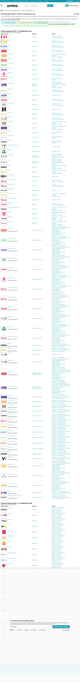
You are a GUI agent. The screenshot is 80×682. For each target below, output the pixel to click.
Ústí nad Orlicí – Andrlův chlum (59, 54)
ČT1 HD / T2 (10, 419)
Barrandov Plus (11, 184)
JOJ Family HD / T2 (12, 409)
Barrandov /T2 (11, 277)
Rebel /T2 (10, 343)
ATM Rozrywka (11, 536)
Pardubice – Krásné (56, 36)
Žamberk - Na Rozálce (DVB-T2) (59, 423)
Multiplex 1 (34, 37)
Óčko (9, 98)
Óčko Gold (10, 112)
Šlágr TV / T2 (11, 360)
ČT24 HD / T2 (11, 430)
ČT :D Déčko (10, 154)
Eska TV (9, 519)
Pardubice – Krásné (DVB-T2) (58, 226)
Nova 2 (9, 126)
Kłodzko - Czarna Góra (57, 509)
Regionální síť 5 (35, 176)
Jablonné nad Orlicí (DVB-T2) (58, 229)
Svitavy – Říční (55, 176)
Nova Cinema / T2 (12, 386)
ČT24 (9, 44)
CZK (78, 1)
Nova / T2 (10, 372)
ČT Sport (10, 89)
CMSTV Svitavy (11, 175)
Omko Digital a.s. (12, 6)
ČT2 (9, 40)
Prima (9, 58)
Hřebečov (54, 55)
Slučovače (33, 25)
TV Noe (9, 149)
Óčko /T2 (10, 307)
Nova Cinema (11, 83)
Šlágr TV (10, 117)
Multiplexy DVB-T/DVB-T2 (26, 22)
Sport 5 (9, 93)
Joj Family (10, 216)
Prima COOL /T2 (11, 238)
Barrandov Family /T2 (13, 336)
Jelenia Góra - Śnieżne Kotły (58, 507)
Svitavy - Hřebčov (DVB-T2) (58, 346)
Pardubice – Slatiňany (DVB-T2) (59, 344)
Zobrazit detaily (66, 630)
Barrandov (10, 72)
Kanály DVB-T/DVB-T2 (42, 22)
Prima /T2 (10, 228)
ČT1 (9, 35)
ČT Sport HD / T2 (11, 436)
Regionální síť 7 (35, 79)
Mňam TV (10, 193)
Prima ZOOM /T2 (12, 258)
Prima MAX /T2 (11, 268)
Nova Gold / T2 (11, 404)
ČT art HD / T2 (11, 447)
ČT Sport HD (10, 135)
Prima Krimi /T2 (11, 483)
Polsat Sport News (12, 552)
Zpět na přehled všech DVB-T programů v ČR (59, 22)
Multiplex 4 (34, 55)
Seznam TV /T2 (11, 474)
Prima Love (10, 68)
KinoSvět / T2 (11, 414)
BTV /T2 (9, 491)
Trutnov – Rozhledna (57, 78)
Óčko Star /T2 (11, 464)
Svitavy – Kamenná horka (58, 37)
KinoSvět (10, 140)
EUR (75, 1)
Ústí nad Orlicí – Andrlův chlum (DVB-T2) (61, 345)
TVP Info (10, 513)
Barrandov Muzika (12, 198)
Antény (6, 25)
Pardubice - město (56, 95)
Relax (9, 170)
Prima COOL (10, 63)
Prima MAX (10, 202)
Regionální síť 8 (35, 95)
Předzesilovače (26, 25)
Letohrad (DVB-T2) (56, 231)
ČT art (9, 160)
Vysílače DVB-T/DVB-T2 (10, 22)
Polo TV (9, 530)
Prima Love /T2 (11, 248)
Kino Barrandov (11, 179)
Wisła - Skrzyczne (56, 511)
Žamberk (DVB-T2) (56, 234)
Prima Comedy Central (13, 207)
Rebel (9, 165)
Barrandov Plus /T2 (12, 287)
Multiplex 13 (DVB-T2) (37, 345)
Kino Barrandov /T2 (12, 297)
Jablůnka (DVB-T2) (56, 230)
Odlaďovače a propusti (42, 25)
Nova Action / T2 (11, 400)
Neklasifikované (42, 630)
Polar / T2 (10, 452)
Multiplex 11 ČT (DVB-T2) (37, 421)
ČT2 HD (9, 131)
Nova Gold (10, 121)
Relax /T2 (10, 348)
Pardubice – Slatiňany (57, 57)
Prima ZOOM (11, 103)
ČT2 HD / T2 (10, 424)
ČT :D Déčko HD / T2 (12, 441)
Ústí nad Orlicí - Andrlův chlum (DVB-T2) (61, 227)
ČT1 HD (9, 77)
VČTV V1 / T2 (11, 457)
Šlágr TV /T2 (10, 317)
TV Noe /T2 (10, 326)
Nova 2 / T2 (10, 395)
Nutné (13, 630)
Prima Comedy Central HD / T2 (15, 495)
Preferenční (19, 630)
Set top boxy (12, 25)
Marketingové (34, 630)
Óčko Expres (11, 189)
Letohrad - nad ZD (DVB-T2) (58, 421)
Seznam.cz (10, 221)
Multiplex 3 (34, 69)
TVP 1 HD (10, 508)
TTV (9, 524)
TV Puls (9, 547)
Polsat (9, 541)
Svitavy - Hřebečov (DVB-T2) (58, 233)
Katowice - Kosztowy (56, 510)
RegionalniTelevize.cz (13, 145)
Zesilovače (18, 25)
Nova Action (10, 54)
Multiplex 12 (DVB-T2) (37, 230)
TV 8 (9, 107)
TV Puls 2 (10, 564)
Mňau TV (10, 212)
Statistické (26, 630)
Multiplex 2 (34, 51)
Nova (9, 49)
